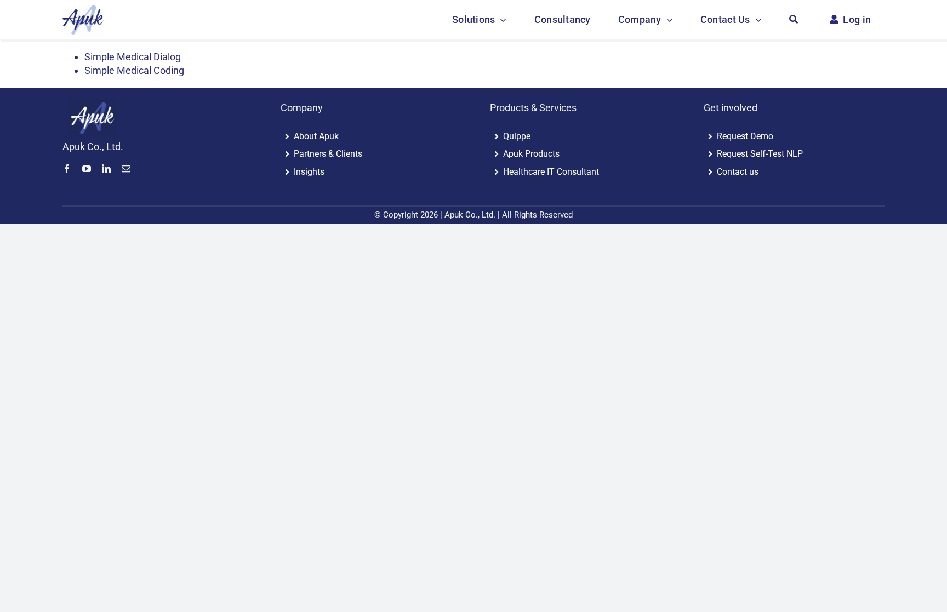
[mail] (126, 168)
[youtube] (86, 168)
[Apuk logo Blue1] (92, 104)
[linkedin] (106, 168)
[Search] (793, 19)
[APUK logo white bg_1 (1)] (83, 9)
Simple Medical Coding (134, 70)
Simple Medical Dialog (132, 56)
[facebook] (66, 168)
